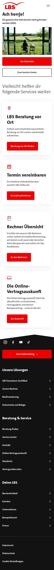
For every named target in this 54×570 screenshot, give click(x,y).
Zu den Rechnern (19, 257)
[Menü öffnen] (48, 5)
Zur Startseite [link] (27, 61)
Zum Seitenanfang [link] (25, 354)
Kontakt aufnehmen (21, 195)
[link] (5, 342)
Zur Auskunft (17, 318)
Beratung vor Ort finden (22, 146)
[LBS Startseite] (13, 5)
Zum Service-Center (27, 72)
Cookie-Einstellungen (12, 561)
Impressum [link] (8, 545)
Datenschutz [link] (8, 553)
